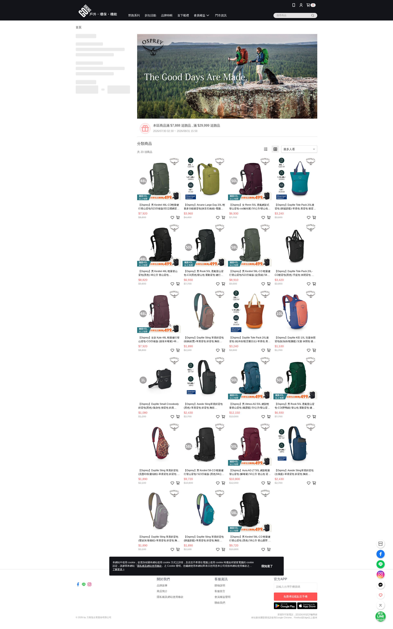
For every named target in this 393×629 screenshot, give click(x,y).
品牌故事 (162, 585)
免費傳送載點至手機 (295, 596)
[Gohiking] (98, 10)
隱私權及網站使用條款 (170, 596)
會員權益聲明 (222, 596)
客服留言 (220, 591)
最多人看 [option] (289, 149)
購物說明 (220, 585)
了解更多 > (118, 569)
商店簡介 (162, 591)
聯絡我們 (220, 602)
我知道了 (267, 566)
